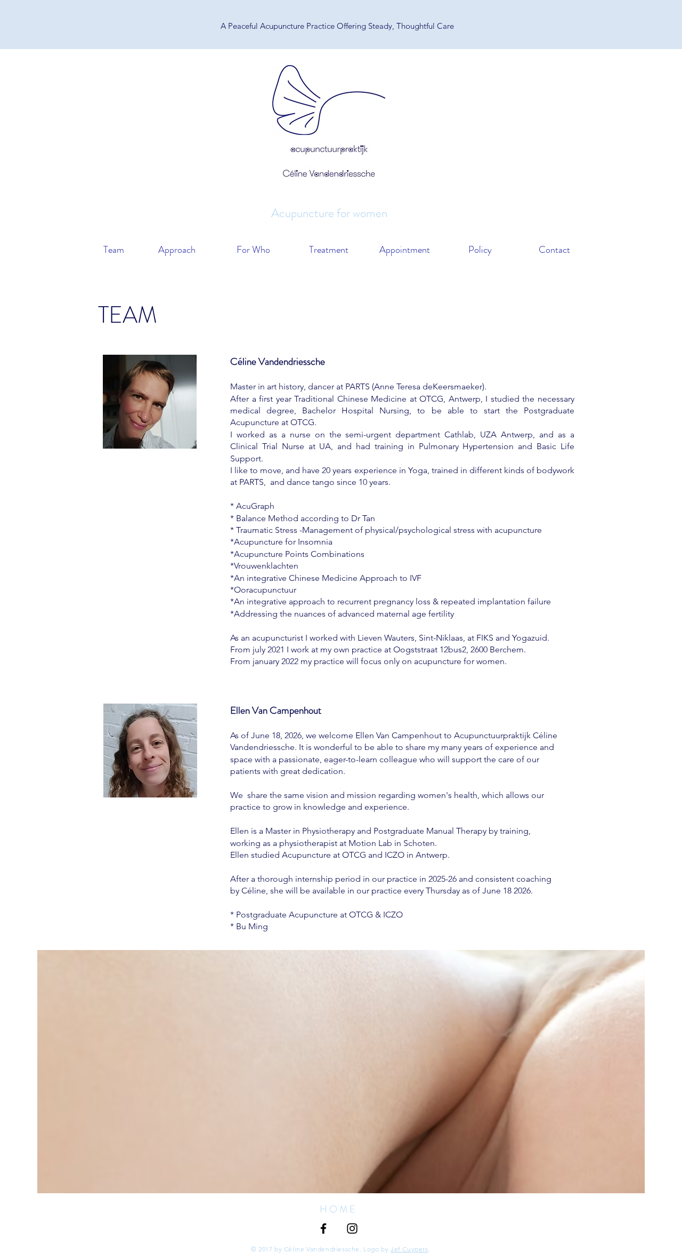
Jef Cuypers (409, 1249)
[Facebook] (323, 1228)
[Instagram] (352, 1228)
